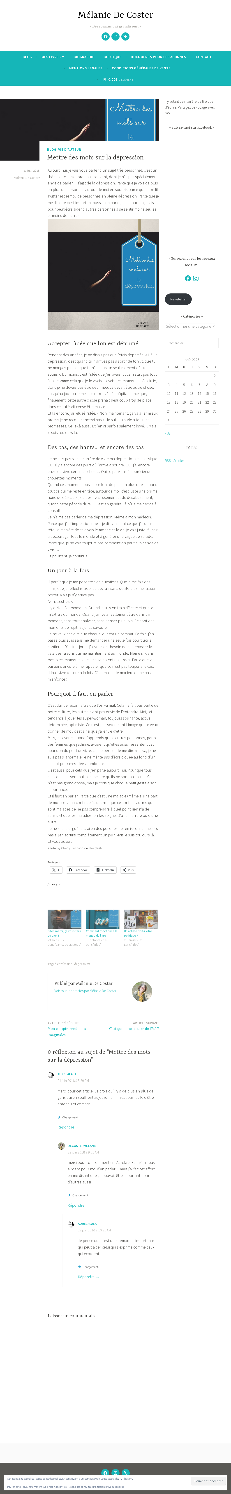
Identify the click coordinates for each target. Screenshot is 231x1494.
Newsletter (178, 299)
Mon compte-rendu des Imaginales (67, 1029)
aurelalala (67, 1074)
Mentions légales (85, 68)
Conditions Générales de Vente (141, 68)
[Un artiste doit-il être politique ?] (141, 919)
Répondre (66, 1127)
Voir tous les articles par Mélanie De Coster (85, 990)
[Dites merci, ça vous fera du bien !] (64, 919)
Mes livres (51, 57)
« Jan (168, 433)
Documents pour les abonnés (158, 57)
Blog (27, 57)
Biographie (84, 57)
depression (82, 964)
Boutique (112, 57)
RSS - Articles (174, 460)
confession (64, 964)
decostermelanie (82, 1146)
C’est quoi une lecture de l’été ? (134, 1026)
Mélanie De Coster (115, 15)
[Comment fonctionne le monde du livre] (103, 919)
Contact (204, 57)
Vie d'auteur (69, 149)
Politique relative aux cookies (108, 1486)
